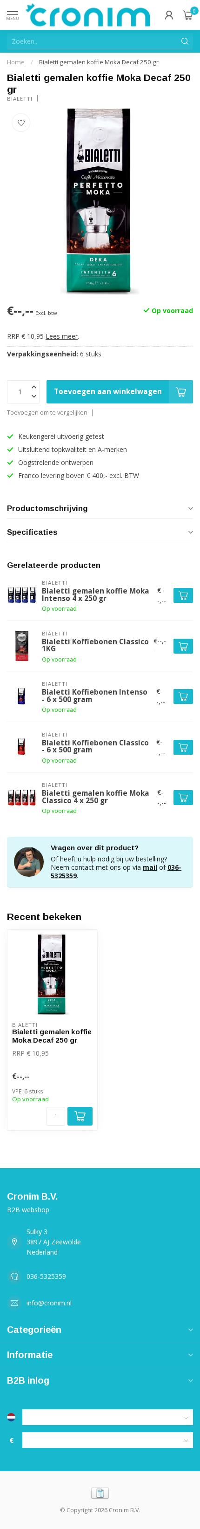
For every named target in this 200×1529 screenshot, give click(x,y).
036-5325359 (46, 1276)
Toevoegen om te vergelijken (47, 412)
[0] (188, 15)
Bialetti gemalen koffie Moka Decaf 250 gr (99, 62)
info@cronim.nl (49, 1302)
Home (16, 62)
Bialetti (20, 98)
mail (150, 867)
